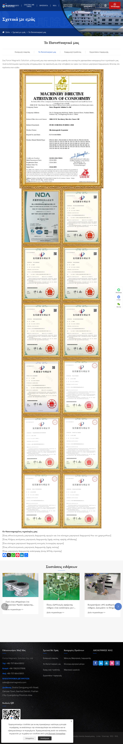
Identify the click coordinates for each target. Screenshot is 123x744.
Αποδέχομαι (44, 738)
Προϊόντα (43, 5)
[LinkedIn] (100, 663)
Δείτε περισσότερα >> (14, 612)
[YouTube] (106, 663)
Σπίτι (17, 5)
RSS (111, 736)
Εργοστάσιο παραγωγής (99, 52)
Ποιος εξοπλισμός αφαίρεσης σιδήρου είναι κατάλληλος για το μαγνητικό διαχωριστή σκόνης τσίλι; (20, 606)
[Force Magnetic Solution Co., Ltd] (8, 5)
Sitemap (105, 736)
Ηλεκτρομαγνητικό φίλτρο (74, 664)
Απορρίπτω (29, 738)
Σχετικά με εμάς (29, 5)
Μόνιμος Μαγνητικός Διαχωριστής (77, 658)
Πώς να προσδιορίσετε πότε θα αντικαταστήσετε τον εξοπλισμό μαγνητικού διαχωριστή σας (102, 615)
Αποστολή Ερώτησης (67, 5)
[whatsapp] (117, 663)
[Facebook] (95, 663)
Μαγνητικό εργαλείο (72, 670)
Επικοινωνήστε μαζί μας (88, 5)
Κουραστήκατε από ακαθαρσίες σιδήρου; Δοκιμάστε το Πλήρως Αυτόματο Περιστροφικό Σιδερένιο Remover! (61, 606)
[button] (4, 606)
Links (98, 736)
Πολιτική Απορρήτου (57, 733)
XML (116, 736)
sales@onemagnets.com (14, 682)
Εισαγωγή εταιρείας (22, 52)
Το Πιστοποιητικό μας (37, 32)
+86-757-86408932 (15, 663)
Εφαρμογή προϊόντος (72, 52)
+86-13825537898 (17, 668)
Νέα (54, 5)
